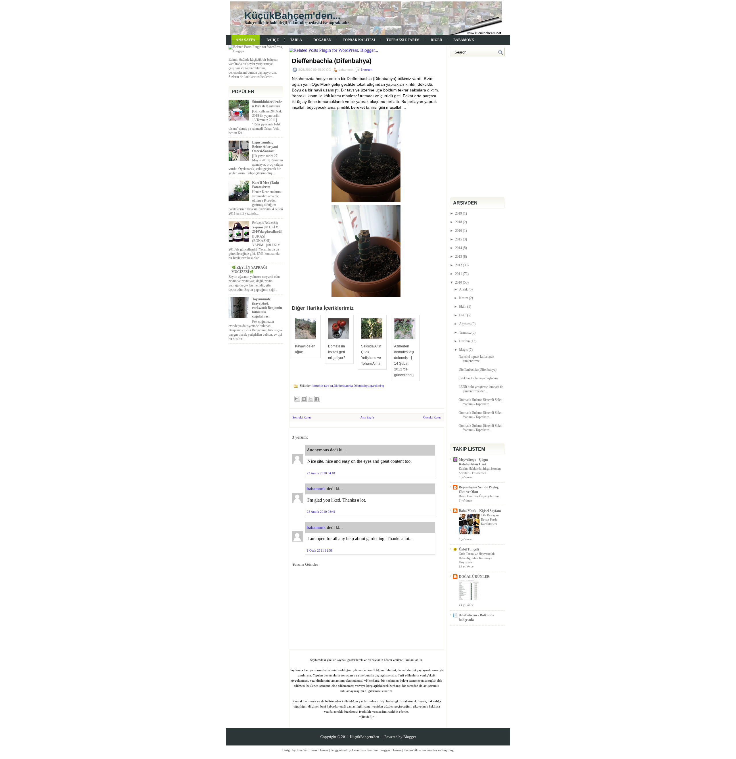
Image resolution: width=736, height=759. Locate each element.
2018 (458, 222)
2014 (458, 248)
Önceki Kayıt (432, 417)
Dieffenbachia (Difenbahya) (331, 61)
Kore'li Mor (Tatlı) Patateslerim (265, 185)
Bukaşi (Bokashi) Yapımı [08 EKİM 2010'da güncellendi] (267, 227)
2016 (458, 231)
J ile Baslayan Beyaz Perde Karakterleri (490, 519)
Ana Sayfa (245, 40)
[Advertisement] (478, 86)
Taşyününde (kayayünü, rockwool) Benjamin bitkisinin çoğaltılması (267, 307)
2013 (458, 257)
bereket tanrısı (323, 385)
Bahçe (273, 40)
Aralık (463, 289)
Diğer (436, 40)
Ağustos (465, 324)
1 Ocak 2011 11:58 (320, 550)
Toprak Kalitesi (359, 40)
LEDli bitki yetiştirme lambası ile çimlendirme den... (481, 389)
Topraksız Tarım (402, 40)
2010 (458, 282)
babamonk (316, 488)
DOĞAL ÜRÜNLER (474, 577)
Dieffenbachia (343, 385)
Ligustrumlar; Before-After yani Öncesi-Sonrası (265, 146)
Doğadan (322, 40)
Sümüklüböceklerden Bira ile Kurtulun (267, 104)
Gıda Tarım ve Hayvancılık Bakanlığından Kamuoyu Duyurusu (477, 558)
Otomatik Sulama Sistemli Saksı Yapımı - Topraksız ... (480, 402)
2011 (458, 274)
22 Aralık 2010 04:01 (321, 473)
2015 (458, 239)
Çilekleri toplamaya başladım (478, 378)
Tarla (296, 40)
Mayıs (463, 350)
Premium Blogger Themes (384, 750)
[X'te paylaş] (310, 399)
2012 (458, 265)
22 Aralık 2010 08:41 (321, 511)
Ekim (462, 307)
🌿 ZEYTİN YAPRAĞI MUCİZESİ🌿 (249, 269)
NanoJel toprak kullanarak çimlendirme (476, 359)
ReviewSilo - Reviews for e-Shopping (429, 750)
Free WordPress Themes (312, 750)
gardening (377, 385)
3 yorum (366, 69)
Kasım (463, 298)
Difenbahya (361, 385)
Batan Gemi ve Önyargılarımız (479, 496)
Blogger (409, 737)
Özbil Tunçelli (469, 549)
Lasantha (358, 750)
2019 (458, 213)
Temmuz (465, 332)
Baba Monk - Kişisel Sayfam (480, 511)
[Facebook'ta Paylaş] (317, 399)
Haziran (464, 341)
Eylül (462, 315)
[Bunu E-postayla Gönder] (297, 399)
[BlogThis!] (304, 399)
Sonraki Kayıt (301, 417)
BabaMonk (463, 40)
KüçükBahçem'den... (292, 15)
